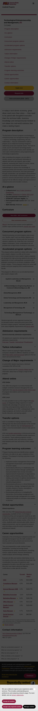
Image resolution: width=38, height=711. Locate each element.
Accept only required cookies (12, 706)
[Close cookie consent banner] (34, 689)
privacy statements (18, 695)
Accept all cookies (8, 701)
